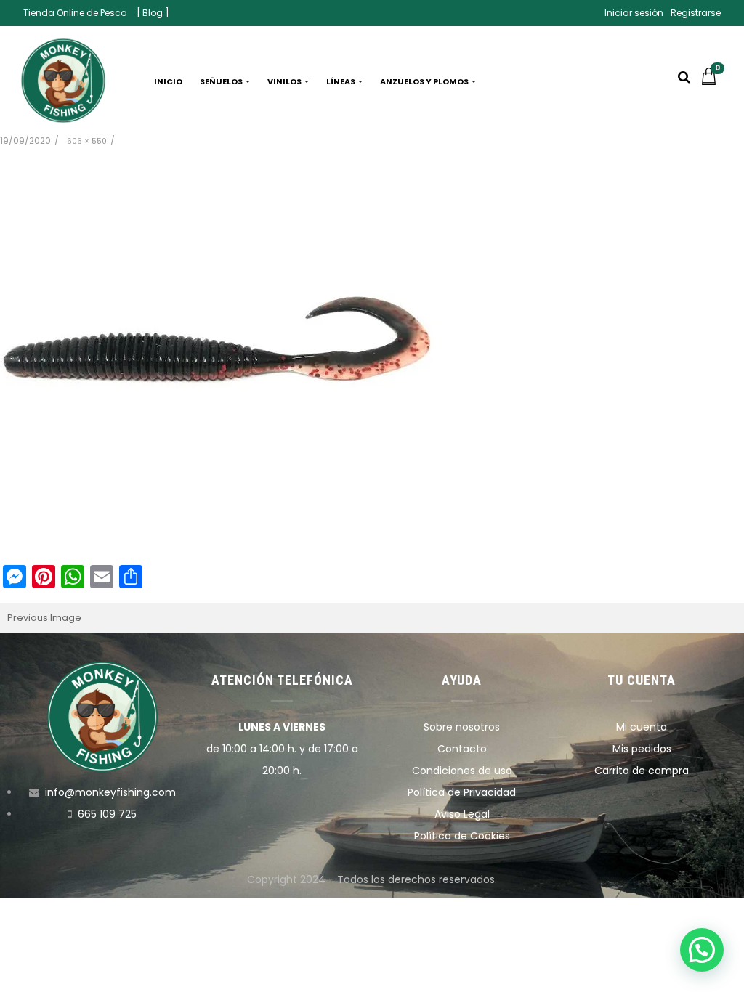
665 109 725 (107, 814)
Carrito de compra (641, 770)
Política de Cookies (462, 836)
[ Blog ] (153, 13)
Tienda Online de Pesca (75, 13)
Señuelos (222, 81)
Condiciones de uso (462, 770)
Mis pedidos (641, 748)
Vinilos (285, 81)
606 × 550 (87, 141)
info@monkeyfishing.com (110, 792)
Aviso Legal (462, 814)
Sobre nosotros (462, 727)
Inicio (168, 81)
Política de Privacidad (462, 792)
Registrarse (696, 13)
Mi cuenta (641, 727)
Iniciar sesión (633, 13)
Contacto (462, 748)
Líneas (341, 81)
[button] (712, 81)
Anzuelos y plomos (425, 81)
